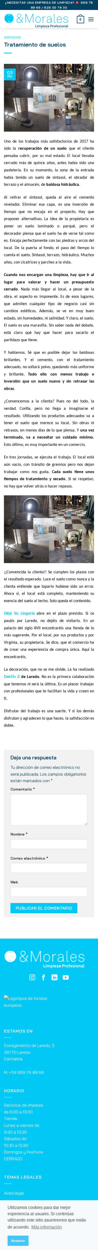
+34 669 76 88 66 (26, 1072)
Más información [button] (46, 1227)
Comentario (22, 789)
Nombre (18, 834)
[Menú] (91, 19)
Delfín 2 (12, 676)
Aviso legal (14, 1193)
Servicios (12, 37)
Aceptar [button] (18, 1240)
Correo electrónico (29, 858)
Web (14, 882)
